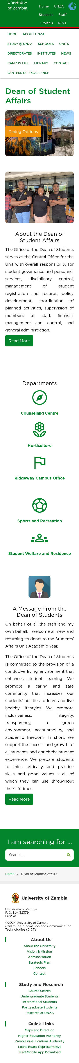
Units (64, 44)
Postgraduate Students (39, 1007)
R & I (62, 23)
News (66, 53)
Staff (62, 15)
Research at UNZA (39, 1013)
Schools (46, 44)
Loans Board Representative (39, 1046)
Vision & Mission (39, 951)
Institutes (46, 53)
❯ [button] (58, 135)
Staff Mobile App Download (40, 1052)
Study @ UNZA (19, 44)
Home (44, 6)
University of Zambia (45, 898)
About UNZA (34, 34)
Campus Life (18, 63)
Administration (39, 957)
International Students (39, 1002)
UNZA (59, 6)
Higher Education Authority (39, 1035)
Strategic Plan (39, 962)
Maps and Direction (39, 1030)
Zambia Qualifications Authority (39, 1041)
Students (46, 15)
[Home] (15, 897)
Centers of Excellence (28, 73)
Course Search (40, 991)
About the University (39, 946)
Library (41, 63)
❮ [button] (21, 135)
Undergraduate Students (40, 996)
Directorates (19, 53)
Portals (47, 23)
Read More (19, 340)
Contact (61, 63)
